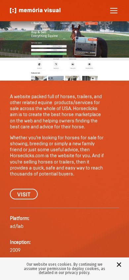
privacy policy (77, 272)
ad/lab (16, 226)
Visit (23, 194)
